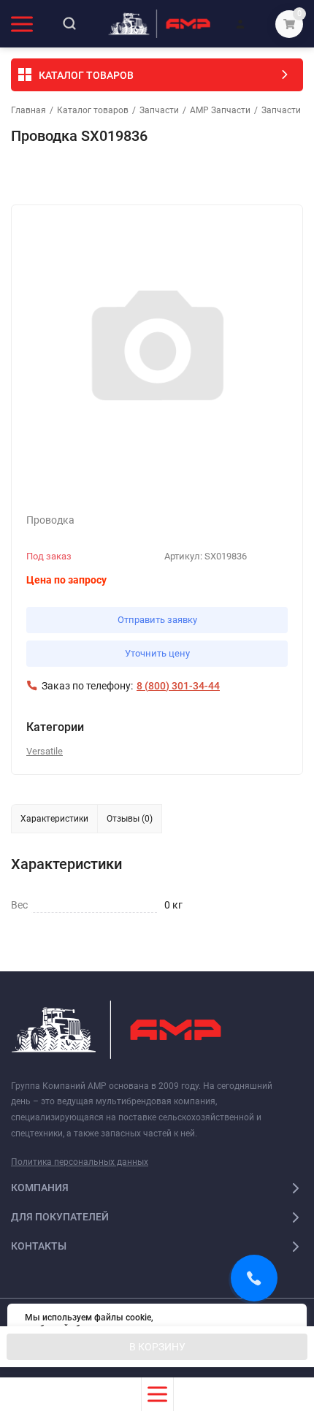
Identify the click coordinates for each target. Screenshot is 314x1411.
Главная (28, 110)
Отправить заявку (157, 619)
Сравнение (180, 175)
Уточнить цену (157, 653)
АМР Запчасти (220, 110)
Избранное (52, 175)
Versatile (44, 751)
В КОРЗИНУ (157, 1347)
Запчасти (159, 110)
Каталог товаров (93, 110)
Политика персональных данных (79, 1162)
